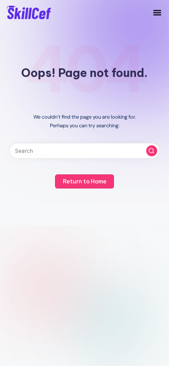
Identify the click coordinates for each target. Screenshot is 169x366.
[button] (157, 12)
